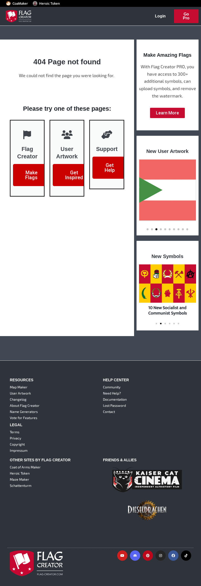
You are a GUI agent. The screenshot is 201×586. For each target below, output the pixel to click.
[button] (148, 229)
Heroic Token (49, 3)
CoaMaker (20, 3)
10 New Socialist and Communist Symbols (167, 310)
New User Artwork (167, 151)
